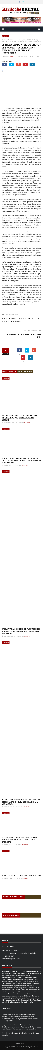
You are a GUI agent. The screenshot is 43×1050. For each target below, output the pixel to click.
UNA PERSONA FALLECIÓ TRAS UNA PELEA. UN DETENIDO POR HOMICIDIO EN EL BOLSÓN (21, 418)
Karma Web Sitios (34, 1047)
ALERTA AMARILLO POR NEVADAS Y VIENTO (21, 875)
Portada (18, 1043)
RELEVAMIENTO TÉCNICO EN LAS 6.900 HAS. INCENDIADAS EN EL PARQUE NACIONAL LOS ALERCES (21, 802)
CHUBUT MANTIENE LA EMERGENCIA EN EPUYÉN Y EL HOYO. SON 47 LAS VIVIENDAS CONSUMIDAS (21, 460)
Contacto (23, 1043)
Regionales (5, 36)
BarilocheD (13, 56)
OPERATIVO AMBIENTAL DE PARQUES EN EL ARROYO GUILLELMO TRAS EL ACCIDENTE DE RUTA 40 (21, 631)
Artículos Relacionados (9, 371)
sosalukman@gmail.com (11, 959)
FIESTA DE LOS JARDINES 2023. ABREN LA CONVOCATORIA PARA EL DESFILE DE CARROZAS (20, 840)
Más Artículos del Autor (25, 371)
